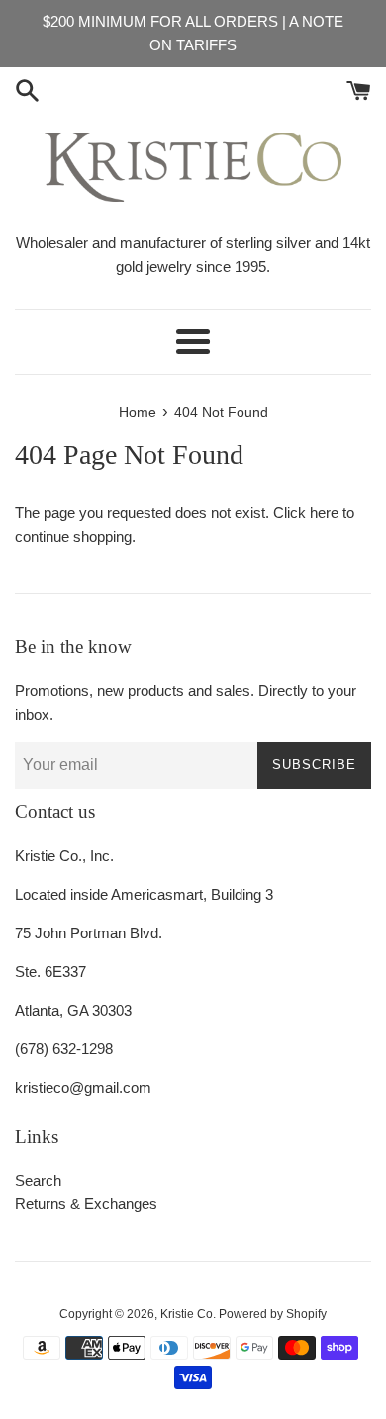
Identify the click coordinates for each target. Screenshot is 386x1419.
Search (38, 1180)
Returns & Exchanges (86, 1204)
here (324, 512)
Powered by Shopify (273, 1314)
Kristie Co (186, 1314)
